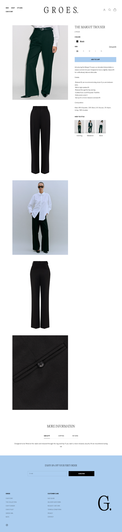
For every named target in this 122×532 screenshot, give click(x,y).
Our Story (9, 12)
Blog (7, 517)
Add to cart (95, 59)
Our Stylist (10, 509)
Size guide (112, 47)
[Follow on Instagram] (7, 525)
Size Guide (51, 498)
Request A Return (54, 506)
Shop (13, 8)
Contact (51, 517)
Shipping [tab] (61, 436)
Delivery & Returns (54, 502)
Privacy (50, 513)
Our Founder (10, 506)
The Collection (11, 502)
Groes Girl (9, 513)
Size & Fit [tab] (47, 436)
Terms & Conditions (54, 509)
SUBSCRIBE (81, 473)
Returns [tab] (75, 436)
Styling (19, 8)
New (7, 8)
